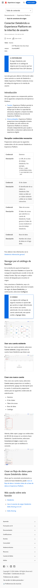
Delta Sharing (11, 511)
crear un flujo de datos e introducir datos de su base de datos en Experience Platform (18, 483)
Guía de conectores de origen (16, 18)
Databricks (10, 500)
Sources (11, 43)
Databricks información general (14, 254)
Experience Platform (23, 15)
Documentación (9, 15)
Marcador (9, 38)
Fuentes (9, 105)
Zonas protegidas (12, 119)
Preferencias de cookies (10, 577)
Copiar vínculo (18, 38)
